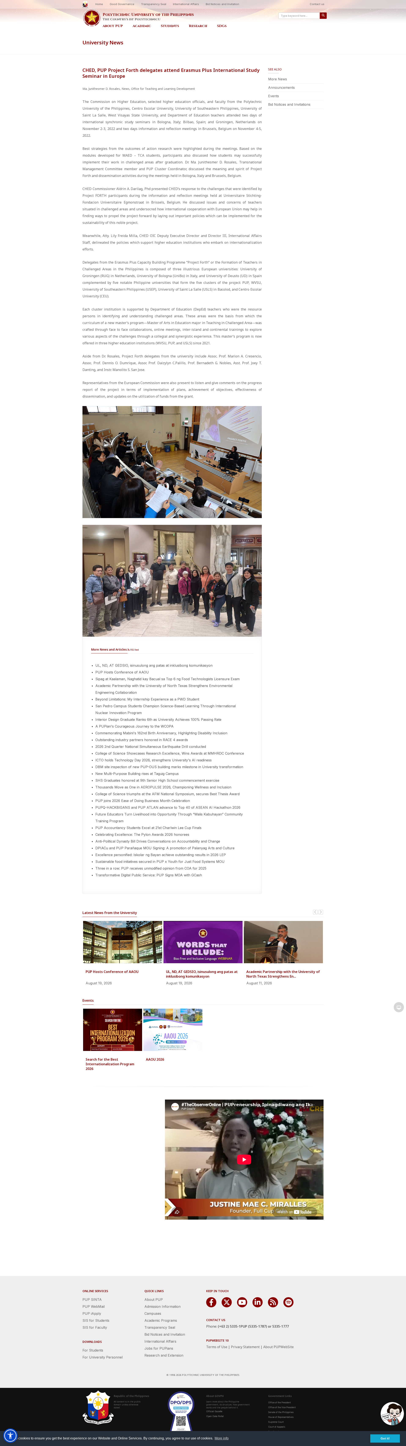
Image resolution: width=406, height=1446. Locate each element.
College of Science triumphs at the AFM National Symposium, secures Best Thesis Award (167, 794)
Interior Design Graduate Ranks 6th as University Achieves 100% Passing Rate (158, 719)
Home (99, 4)
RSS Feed (134, 649)
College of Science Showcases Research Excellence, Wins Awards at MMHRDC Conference (169, 753)
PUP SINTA (92, 1299)
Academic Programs (160, 1320)
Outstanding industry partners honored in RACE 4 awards (141, 740)
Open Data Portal (215, 1416)
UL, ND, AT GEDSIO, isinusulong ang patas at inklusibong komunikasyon (154, 665)
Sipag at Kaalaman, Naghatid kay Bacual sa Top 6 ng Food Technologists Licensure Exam (167, 679)
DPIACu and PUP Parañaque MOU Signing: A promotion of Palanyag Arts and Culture (165, 848)
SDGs (222, 26)
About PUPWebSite (278, 1347)
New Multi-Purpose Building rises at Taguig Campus (137, 774)
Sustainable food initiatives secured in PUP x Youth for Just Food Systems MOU (160, 861)
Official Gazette (214, 1411)
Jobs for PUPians (158, 1348)
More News (277, 79)
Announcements (281, 87)
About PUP (113, 26)
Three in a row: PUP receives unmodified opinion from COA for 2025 (150, 868)
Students (170, 26)
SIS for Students (95, 1320)
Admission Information (162, 1306)
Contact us (317, 4)
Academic (142, 26)
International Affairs (186, 4)
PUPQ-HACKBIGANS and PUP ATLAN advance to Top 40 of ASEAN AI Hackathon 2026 (167, 807)
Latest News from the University (109, 912)
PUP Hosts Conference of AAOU (122, 672)
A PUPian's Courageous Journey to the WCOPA (134, 726)
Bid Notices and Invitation (222, 4)
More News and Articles (109, 649)
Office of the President (279, 1402)
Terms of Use (216, 1347)
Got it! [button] (385, 1438)
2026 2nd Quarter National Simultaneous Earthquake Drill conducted (150, 746)
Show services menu (399, 1007)
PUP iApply (91, 1313)
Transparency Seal (153, 4)
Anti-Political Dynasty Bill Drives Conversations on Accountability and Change (157, 841)
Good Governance (122, 4)
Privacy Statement (245, 1347)
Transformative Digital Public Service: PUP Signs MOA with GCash (148, 875)
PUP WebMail (93, 1306)
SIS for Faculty (94, 1327)
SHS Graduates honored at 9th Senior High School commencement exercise (157, 780)
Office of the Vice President (282, 1407)
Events (273, 96)
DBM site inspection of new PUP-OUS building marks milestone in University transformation (169, 767)
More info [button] (222, 1438)
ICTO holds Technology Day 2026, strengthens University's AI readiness (153, 760)
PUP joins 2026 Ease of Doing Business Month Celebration (142, 801)
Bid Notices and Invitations (289, 104)
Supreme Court (276, 1422)
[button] (10, 1436)
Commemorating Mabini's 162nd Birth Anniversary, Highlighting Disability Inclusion (161, 733)
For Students (92, 1350)
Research (198, 26)
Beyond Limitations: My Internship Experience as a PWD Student (147, 699)
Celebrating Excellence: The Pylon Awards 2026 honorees (142, 834)
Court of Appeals (276, 1426)
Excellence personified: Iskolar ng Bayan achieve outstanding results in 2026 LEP (160, 855)
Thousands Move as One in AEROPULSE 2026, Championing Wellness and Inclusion (163, 787)
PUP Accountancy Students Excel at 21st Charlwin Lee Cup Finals (148, 828)
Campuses (152, 1313)
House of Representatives (281, 1417)
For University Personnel (102, 1357)
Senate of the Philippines (281, 1412)
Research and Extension (163, 1355)
